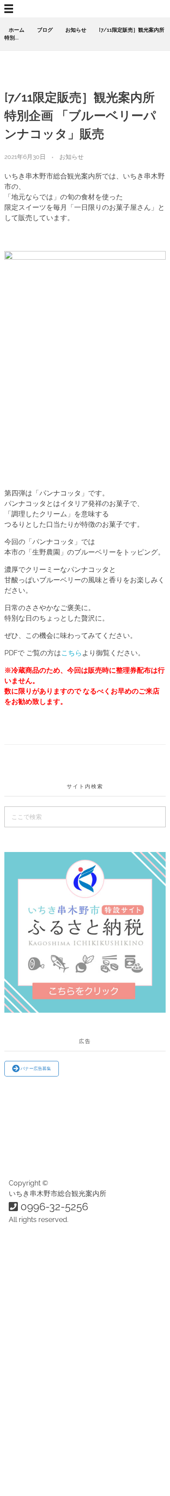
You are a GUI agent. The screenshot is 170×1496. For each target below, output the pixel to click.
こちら (71, 653)
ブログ (45, 30)
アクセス (40, 1390)
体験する (40, 1339)
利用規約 (40, 1457)
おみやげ (40, 1305)
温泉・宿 (40, 1322)
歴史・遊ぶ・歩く (54, 1287)
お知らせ (75, 30)
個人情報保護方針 (54, 1475)
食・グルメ (43, 1252)
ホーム (16, 30)
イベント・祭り (50, 1270)
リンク (36, 1440)
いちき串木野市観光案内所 (68, 1372)
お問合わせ (43, 1407)
